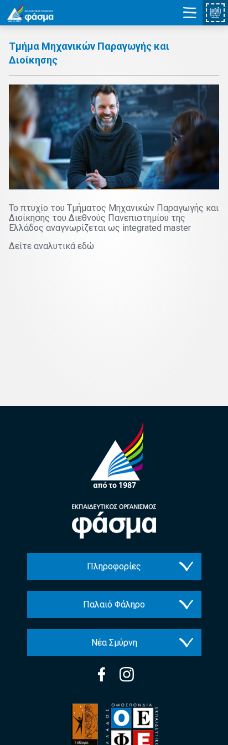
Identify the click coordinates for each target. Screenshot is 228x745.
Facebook (102, 674)
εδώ (85, 246)
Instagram (127, 674)
